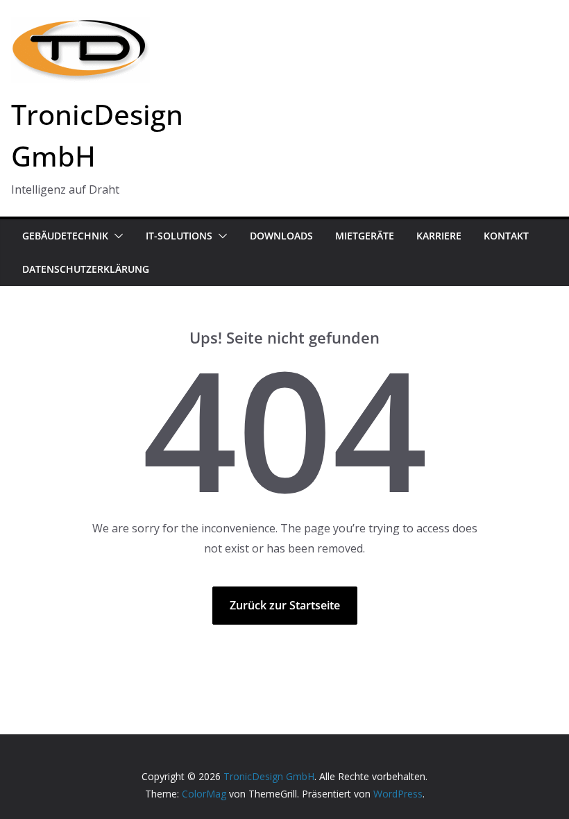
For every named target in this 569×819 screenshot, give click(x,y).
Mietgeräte (364, 235)
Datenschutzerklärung (85, 269)
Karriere (438, 235)
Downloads (281, 235)
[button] (116, 236)
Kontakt (506, 235)
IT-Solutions (179, 235)
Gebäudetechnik (65, 235)
